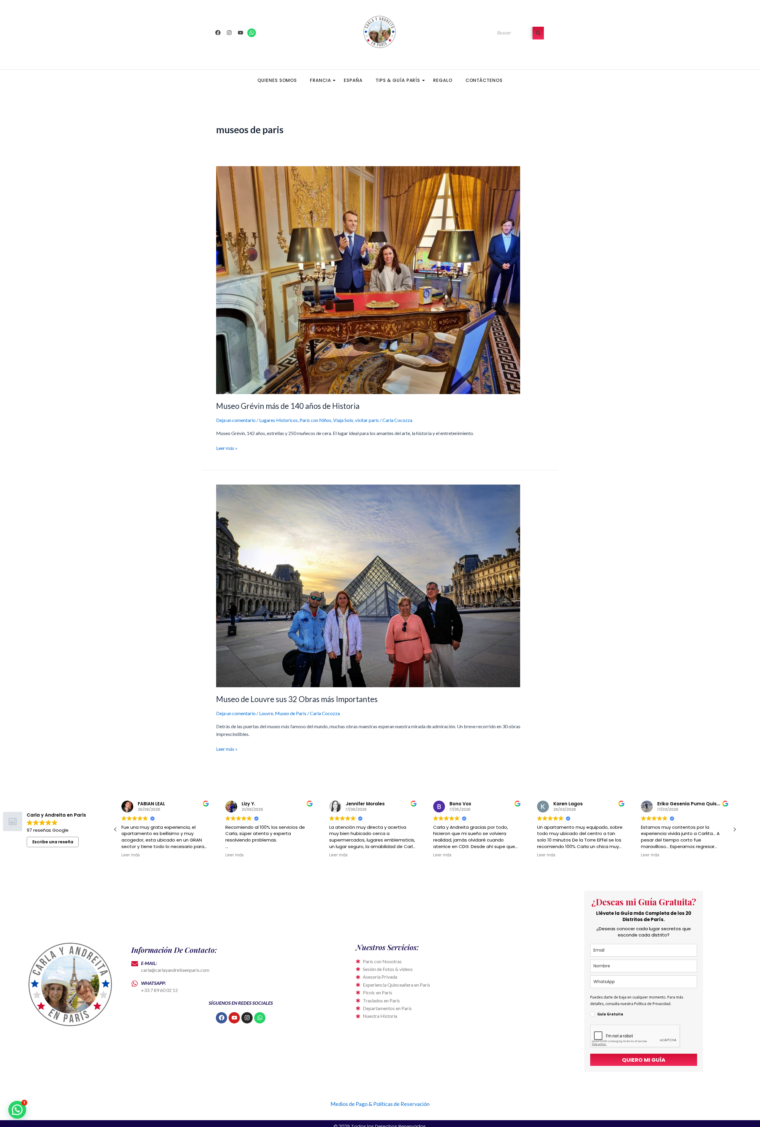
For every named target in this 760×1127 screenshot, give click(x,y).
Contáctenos (484, 80)
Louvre (266, 713)
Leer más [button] (130, 855)
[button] (734, 829)
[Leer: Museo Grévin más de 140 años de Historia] (380, 280)
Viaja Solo (343, 420)
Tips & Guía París (398, 80)
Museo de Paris (290, 713)
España (353, 80)
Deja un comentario (236, 420)
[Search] (538, 33)
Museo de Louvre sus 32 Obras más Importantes (297, 699)
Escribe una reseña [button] (52, 842)
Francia (320, 80)
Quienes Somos (277, 80)
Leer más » (227, 447)
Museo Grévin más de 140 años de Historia (288, 406)
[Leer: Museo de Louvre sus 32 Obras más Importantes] (380, 586)
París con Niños (315, 420)
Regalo (442, 80)
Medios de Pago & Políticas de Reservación (380, 1104)
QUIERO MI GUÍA (643, 1059)
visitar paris (367, 420)
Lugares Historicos (278, 420)
